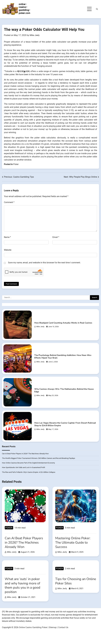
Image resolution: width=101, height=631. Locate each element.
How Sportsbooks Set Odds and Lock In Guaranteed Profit (23, 467)
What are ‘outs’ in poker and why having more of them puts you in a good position (22, 585)
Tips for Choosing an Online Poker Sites (75, 581)
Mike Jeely (35, 35)
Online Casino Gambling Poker (33, 627)
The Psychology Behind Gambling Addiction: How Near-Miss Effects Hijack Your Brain (62, 356)
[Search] (97, 9)
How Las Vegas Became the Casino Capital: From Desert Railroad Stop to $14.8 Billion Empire (65, 424)
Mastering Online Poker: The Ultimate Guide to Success (72, 542)
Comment (9, 202)
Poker (16, 164)
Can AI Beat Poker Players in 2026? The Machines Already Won (25, 454)
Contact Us (63, 627)
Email (55, 237)
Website (7, 250)
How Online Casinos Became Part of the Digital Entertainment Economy (28, 463)
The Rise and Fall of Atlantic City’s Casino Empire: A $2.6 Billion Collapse (28, 472)
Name (7, 237)
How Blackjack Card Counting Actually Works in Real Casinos (63, 322)
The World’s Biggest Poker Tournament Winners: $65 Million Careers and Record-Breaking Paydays (38, 458)
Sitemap (53, 627)
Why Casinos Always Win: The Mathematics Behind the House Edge (64, 390)
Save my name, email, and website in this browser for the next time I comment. (44, 262)
